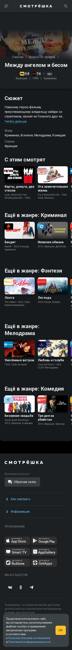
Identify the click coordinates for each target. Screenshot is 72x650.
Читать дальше (16, 121)
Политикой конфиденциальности (29, 641)
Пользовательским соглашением (29, 638)
